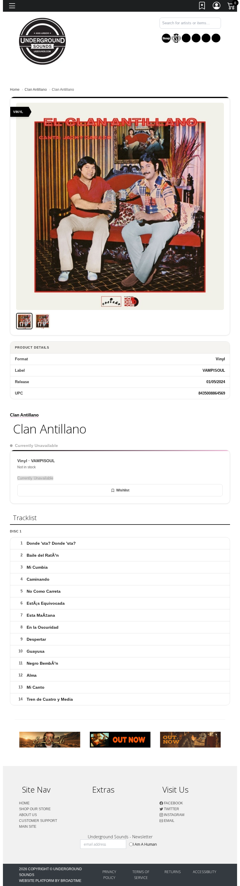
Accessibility (204, 871)
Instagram (173, 815)
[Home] (42, 41)
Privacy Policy (109, 874)
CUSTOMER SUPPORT (38, 821)
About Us (28, 815)
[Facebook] (186, 38)
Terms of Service (140, 874)
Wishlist (122, 490)
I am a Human (145, 844)
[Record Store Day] (176, 38)
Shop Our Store (35, 809)
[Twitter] (196, 38)
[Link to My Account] (217, 7)
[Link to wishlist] (202, 7)
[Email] (216, 38)
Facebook (173, 803)
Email (168, 821)
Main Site (27, 827)
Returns (172, 871)
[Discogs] (166, 38)
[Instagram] (206, 38)
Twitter (171, 809)
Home (15, 90)
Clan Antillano (36, 90)
